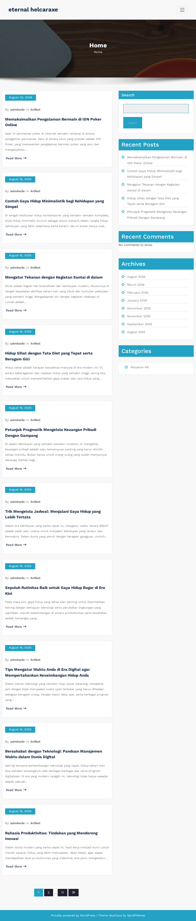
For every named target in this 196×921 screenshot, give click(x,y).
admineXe (17, 109)
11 (62, 892)
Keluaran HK (140, 367)
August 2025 (136, 332)
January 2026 (137, 300)
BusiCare (116, 915)
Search (127, 95)
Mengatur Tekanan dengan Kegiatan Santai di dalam (54, 277)
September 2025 (139, 324)
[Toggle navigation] (182, 10)
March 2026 (135, 284)
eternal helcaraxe (33, 9)
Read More (14, 158)
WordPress (87, 915)
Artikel (35, 109)
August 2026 (136, 277)
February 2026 (137, 292)
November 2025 (139, 316)
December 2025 (139, 308)
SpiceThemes (135, 915)
